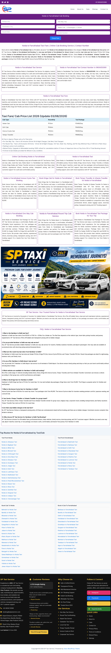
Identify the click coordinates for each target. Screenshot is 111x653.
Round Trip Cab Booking (67, 615)
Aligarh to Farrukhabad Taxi (67, 548)
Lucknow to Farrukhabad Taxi (67, 533)
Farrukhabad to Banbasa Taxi (67, 445)
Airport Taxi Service (66, 618)
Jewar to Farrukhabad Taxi (66, 551)
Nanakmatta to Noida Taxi (10, 545)
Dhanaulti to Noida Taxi (9, 518)
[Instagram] (7, 2)
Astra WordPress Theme (72, 649)
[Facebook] (2, 2)
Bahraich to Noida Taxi (9, 509)
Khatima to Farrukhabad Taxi (67, 530)
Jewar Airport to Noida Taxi (11, 566)
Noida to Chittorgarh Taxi (10, 454)
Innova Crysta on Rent (67, 631)
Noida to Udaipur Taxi (9, 496)
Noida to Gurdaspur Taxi (10, 463)
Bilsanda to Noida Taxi (9, 515)
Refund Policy (93, 635)
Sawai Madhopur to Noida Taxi (12, 554)
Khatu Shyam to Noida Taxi (11, 536)
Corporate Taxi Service (67, 634)
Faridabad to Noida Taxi (10, 521)
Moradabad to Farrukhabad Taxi (68, 536)
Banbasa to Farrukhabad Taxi (67, 509)
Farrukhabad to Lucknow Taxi (67, 460)
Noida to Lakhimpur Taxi (10, 472)
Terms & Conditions (95, 632)
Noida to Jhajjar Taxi (8, 466)
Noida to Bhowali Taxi (9, 451)
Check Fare (55, 38)
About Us (80, 9)
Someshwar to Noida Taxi (10, 557)
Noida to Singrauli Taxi (9, 493)
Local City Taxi (64, 625)
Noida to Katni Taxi (8, 469)
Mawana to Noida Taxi (9, 542)
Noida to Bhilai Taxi (8, 448)
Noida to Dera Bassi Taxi (10, 457)
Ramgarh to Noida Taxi (9, 551)
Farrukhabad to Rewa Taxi (66, 466)
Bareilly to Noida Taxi (9, 512)
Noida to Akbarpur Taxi (9, 442)
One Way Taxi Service (67, 612)
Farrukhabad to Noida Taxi (66, 463)
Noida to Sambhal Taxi (9, 490)
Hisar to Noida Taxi (8, 527)
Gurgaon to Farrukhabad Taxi (67, 527)
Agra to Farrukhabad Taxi (66, 545)
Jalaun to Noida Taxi (8, 530)
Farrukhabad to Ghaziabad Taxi (68, 451)
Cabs (87, 9)
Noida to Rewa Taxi (8, 487)
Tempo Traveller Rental (67, 628)
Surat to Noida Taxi (8, 560)
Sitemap (95, 9)
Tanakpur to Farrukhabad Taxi (68, 542)
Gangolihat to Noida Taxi (10, 524)
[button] (101, 2)
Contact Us (104, 9)
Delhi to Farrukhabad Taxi (66, 515)
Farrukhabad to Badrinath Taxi (68, 442)
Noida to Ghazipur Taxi (9, 460)
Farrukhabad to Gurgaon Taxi (67, 454)
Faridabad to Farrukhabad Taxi (68, 518)
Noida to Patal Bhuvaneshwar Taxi (13, 481)
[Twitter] (5, 2)
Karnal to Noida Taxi (8, 533)
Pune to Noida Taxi (8, 548)
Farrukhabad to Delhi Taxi (66, 448)
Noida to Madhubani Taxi (10, 475)
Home (72, 9)
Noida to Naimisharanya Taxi (11, 478)
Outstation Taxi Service (67, 621)
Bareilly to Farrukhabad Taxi (67, 512)
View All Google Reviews (39, 632)
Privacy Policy (93, 628)
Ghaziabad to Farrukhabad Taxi (68, 521)
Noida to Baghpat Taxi (9, 445)
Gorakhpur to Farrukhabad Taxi (68, 524)
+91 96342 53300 (8, 608)
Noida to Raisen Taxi (8, 484)
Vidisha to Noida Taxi (9, 563)
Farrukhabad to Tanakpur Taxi (68, 469)
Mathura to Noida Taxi (9, 539)
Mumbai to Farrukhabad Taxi (67, 539)
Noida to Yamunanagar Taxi (11, 499)
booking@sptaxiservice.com (11, 612)
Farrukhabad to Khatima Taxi (67, 457)
